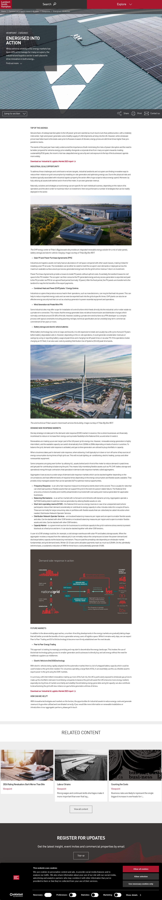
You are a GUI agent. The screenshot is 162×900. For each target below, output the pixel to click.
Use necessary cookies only (141, 884)
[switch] (72, 895)
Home (3, 11)
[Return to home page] (6, 4)
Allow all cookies (140, 869)
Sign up (81, 855)
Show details (132, 895)
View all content (81, 809)
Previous (2, 775)
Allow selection (141, 876)
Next (159, 775)
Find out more (12, 63)
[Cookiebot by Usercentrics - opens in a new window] (16, 895)
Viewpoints (46, 11)
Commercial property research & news (24, 11)
